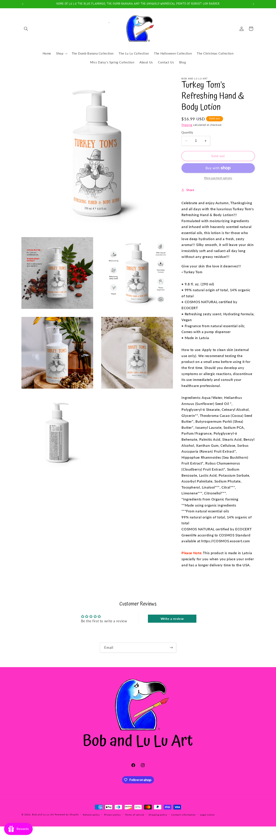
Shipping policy (158, 814)
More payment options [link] (218, 178)
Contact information (183, 814)
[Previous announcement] (22, 4)
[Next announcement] (253, 4)
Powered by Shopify (67, 814)
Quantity (187, 132)
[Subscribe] (171, 648)
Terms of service (134, 814)
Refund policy (91, 814)
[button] (26, 28)
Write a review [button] (172, 618)
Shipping (186, 124)
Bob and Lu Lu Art (43, 814)
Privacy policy (112, 814)
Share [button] (190, 190)
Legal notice (207, 814)
